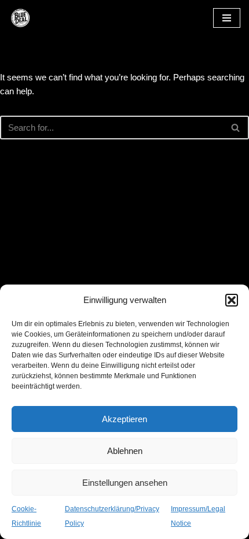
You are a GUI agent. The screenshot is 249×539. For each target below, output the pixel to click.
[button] (231, 300)
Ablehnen (124, 451)
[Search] (236, 127)
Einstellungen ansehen (124, 483)
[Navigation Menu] (226, 18)
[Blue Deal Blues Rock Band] (43, 18)
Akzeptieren (124, 419)
